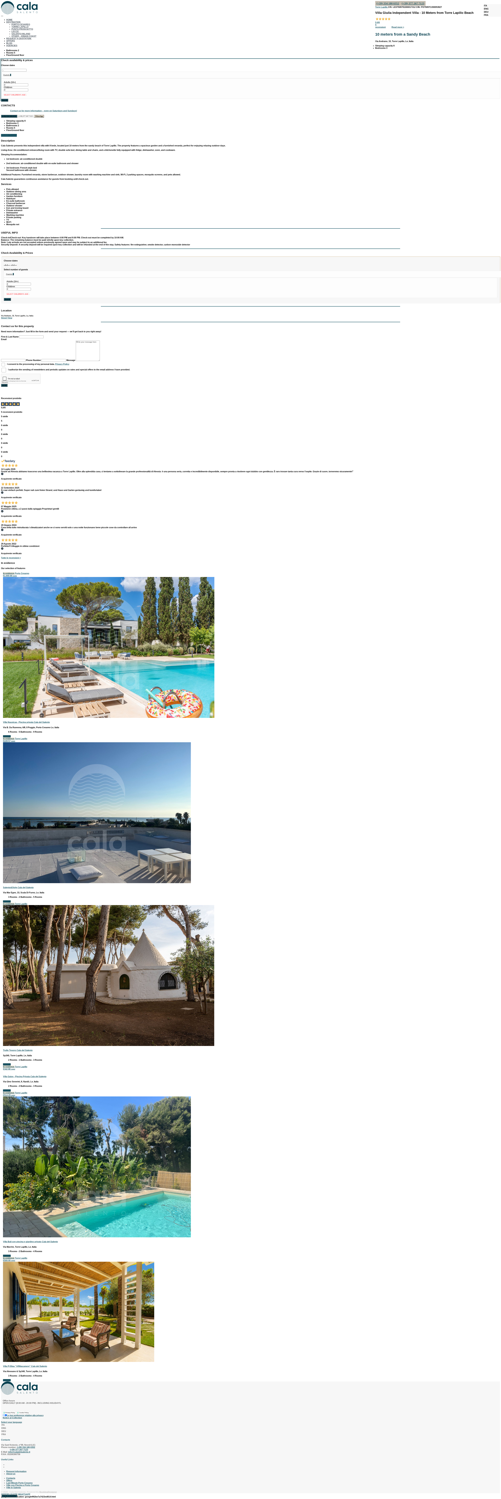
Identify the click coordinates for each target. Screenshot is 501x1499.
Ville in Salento (13, 1487)
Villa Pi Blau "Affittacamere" (25, 1366)
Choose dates (11, 261)
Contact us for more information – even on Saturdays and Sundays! (43, 111)
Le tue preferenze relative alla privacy (25, 1415)
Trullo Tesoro (18, 1050)
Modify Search (9, 135)
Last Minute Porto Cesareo (19, 1483)
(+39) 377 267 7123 (26, 116)
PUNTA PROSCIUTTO (22, 29)
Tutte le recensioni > (11, 558)
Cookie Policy (24, 1413)
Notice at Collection (12, 1418)
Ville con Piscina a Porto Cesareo (22, 1485)
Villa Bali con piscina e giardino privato (30, 1242)
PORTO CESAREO (20, 24)
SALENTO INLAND (20, 34)
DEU (486, 12)
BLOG (9, 43)
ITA (485, 6)
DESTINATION (13, 22)
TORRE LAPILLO (19, 27)
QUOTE (14, 1494)
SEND (4, 385)
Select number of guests (16, 269)
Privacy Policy (62, 364)
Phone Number (33, 360)
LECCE (15, 31)
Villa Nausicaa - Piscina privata (26, 722)
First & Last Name (10, 337)
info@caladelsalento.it (19, 1452)
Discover (7, 736)
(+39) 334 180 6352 (9, 116)
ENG (486, 9)
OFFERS (10, 41)
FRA (486, 15)
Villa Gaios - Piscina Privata (24, 1076)
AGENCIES (11, 45)
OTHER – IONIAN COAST (23, 36)
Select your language (11, 1422)
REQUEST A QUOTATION (19, 38)
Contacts (10, 1478)
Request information (16, 1471)
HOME (9, 20)
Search (4, 100)
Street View (6, 318)
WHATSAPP (24, 1494)
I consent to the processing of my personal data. (38, 364)
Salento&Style (18, 887)
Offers (9, 1480)
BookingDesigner (48, 1492)
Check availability (9, 1496)
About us (10, 1474)
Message (70, 360)
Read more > (398, 27)
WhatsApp (39, 116)
